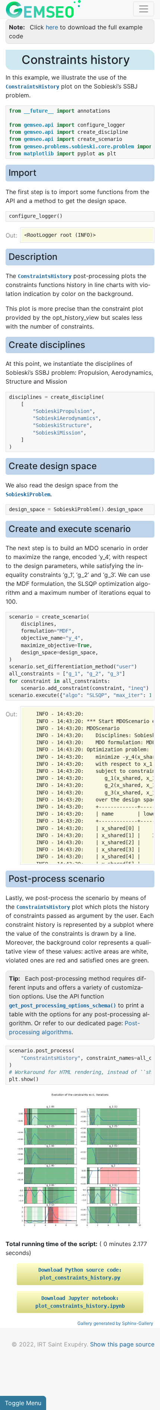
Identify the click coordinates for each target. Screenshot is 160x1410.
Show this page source (122, 1344)
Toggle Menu (23, 1403)
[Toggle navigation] (143, 8)
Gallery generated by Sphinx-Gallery (115, 1323)
